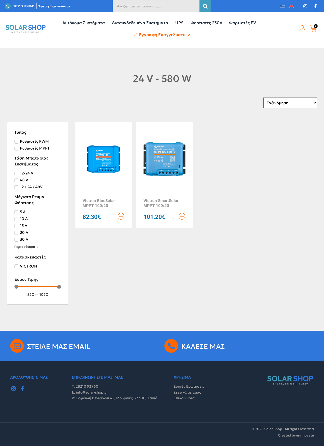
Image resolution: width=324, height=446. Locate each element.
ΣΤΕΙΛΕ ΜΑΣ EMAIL (58, 346)
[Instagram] (13, 388)
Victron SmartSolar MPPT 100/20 (160, 203)
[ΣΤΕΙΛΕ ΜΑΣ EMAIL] (17, 346)
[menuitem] (282, 6)
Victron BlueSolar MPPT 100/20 (99, 203)
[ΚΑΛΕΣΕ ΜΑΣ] (171, 346)
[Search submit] (205, 6)
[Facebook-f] (23, 388)
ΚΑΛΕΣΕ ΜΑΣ (203, 346)
